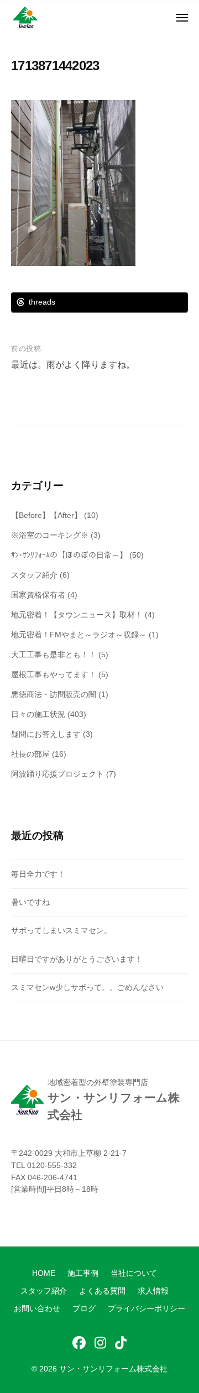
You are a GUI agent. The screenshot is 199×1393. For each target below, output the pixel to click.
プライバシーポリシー (146, 1309)
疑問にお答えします (46, 734)
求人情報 (153, 1291)
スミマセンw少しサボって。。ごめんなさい (87, 987)
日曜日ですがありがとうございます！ (77, 959)
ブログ (84, 1309)
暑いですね (30, 902)
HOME (43, 1273)
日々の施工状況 (38, 714)
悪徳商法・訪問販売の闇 (53, 694)
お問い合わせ (37, 1309)
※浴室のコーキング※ (49, 535)
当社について (134, 1273)
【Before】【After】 (46, 515)
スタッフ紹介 (34, 574)
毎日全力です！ (38, 874)
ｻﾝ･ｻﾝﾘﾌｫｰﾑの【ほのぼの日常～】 (69, 555)
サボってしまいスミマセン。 (61, 930)
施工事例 (82, 1273)
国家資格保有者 (38, 594)
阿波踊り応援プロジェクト (57, 773)
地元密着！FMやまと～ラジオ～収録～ (78, 634)
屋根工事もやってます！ (53, 674)
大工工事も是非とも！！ (53, 654)
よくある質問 (102, 1291)
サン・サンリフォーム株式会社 (113, 1369)
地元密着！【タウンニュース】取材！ (77, 614)
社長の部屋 (30, 754)
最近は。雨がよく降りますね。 (73, 364)
